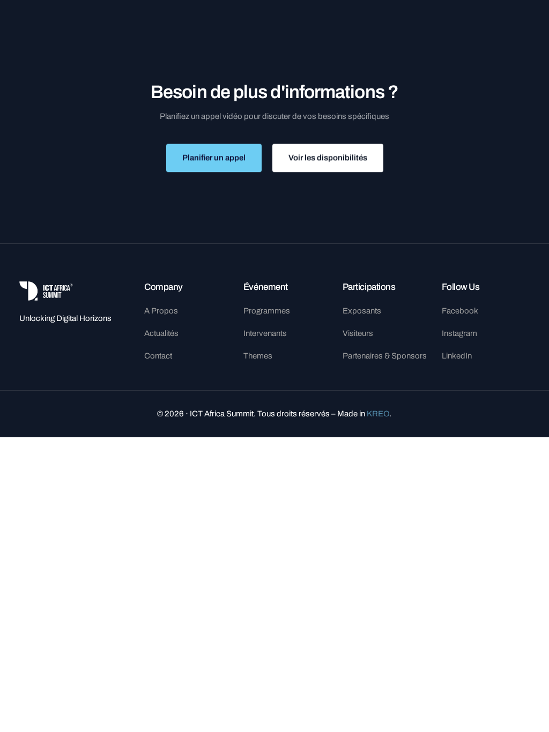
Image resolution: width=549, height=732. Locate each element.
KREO (378, 413)
